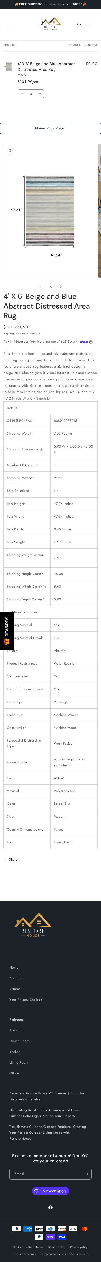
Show (7, 631)
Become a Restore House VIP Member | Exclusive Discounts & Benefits (46, 1096)
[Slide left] (40, 286)
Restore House (34, 1247)
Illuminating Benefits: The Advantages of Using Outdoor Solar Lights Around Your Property (44, 1113)
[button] (9, 25)
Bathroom (16, 1019)
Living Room (18, 1062)
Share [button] (13, 859)
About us (16, 978)
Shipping (9, 333)
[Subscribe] (86, 1174)
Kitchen (14, 1051)
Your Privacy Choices (25, 999)
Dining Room (19, 1041)
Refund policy (57, 1247)
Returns (14, 988)
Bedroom (16, 1030)
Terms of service (26, 1254)
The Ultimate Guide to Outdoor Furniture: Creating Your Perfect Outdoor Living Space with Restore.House (47, 1132)
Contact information (77, 1254)
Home (13, 967)
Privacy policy (79, 1247)
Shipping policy (50, 1254)
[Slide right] (61, 286)
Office (14, 1073)
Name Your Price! (50, 128)
